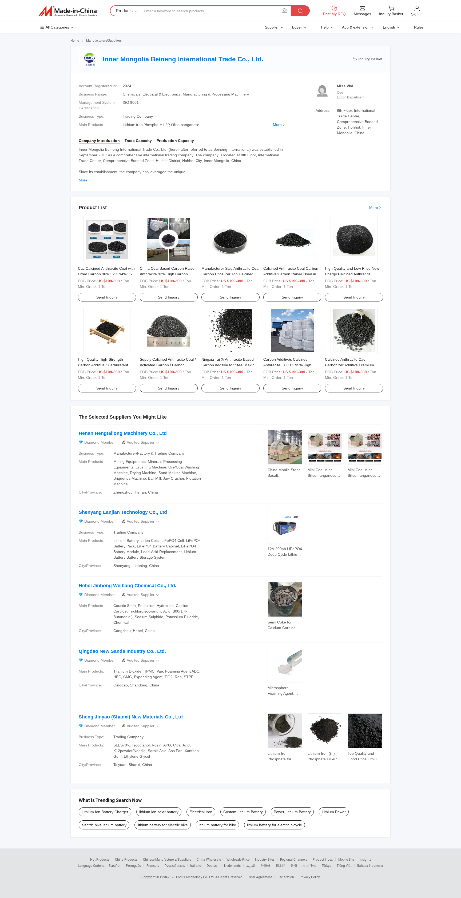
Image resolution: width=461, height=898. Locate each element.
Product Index (323, 859)
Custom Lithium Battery (243, 812)
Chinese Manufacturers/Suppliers (167, 859)
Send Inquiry (107, 297)
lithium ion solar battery (158, 812)
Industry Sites (265, 859)
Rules (419, 27)
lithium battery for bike (217, 825)
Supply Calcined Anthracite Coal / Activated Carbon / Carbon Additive (168, 365)
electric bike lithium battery (104, 825)
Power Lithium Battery (292, 812)
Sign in (417, 14)
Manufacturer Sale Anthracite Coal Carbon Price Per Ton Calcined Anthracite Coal (230, 274)
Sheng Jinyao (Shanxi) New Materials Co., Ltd (131, 717)
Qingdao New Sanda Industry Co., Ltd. (122, 651)
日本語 (280, 865)
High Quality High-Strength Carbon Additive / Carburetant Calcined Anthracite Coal (103, 365)
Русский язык (175, 865)
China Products (126, 859)
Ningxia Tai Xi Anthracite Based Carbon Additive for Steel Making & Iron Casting (229, 365)
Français (152, 865)
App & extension (355, 27)
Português (133, 865)
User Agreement (260, 877)
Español (114, 865)
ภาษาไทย (309, 865)
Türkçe (326, 865)
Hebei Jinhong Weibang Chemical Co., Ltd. (127, 585)
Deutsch (212, 865)
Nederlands (232, 865)
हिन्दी (294, 865)
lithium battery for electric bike (162, 825)
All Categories (57, 27)
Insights (365, 859)
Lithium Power (334, 812)
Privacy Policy (310, 877)
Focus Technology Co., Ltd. (195, 877)
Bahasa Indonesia (370, 865)
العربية (250, 865)
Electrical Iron (200, 812)
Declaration (285, 877)
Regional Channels (293, 859)
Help (325, 27)
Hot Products (99, 859)
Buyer (297, 27)
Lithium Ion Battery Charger (105, 812)
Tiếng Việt (344, 865)
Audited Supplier (143, 442)
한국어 (265, 865)
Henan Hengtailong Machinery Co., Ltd (123, 433)
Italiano (195, 865)
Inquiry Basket (367, 59)
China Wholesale (209, 859)
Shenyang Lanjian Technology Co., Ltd (123, 512)
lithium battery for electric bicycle (274, 825)
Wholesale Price (237, 859)
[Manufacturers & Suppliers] (67, 11)
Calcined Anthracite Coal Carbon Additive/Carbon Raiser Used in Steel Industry (290, 274)
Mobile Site (346, 859)
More (277, 124)
